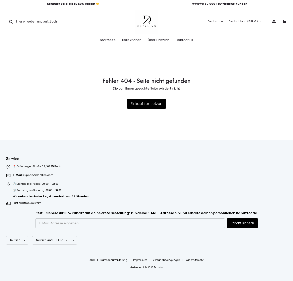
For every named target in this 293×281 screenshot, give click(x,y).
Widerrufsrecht (195, 260)
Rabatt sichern (242, 223)
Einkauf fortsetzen (146, 103)
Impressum (140, 260)
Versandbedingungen (167, 260)
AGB (92, 260)
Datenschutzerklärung (114, 260)
